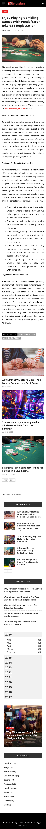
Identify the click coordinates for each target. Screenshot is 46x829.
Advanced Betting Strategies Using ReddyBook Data (25, 550)
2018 (8, 692)
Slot (6, 804)
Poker (6, 796)
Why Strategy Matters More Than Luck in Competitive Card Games (21, 381)
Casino (5, 11)
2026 (8, 634)
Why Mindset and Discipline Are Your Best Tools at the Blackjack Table (28, 527)
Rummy (7, 800)
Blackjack (10, 727)
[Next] (10, 570)
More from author (27, 334)
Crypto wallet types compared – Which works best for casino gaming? (20, 425)
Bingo (6, 767)
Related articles (9, 334)
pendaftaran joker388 (15, 108)
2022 (8, 672)
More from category (11, 338)
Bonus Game (10, 775)
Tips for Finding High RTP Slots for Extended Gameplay (29, 539)
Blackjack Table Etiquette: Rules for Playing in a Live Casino (22, 469)
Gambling (8, 788)
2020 (8, 682)
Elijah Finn (6, 30)
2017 (8, 697)
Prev (6, 480)
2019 (8, 687)
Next (11, 480)
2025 (8, 657)
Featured (8, 784)
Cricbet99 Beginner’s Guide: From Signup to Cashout (27, 562)
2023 (8, 667)
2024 (8, 662)
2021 (8, 677)
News (6, 792)
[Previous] (6, 570)
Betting (7, 763)
